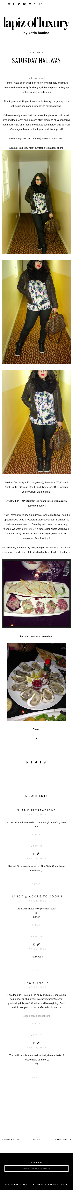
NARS (32, 72)
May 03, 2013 (36, 987)
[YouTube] (24, 4)
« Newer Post (10, 1139)
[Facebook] (14, 4)
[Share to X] (36, 762)
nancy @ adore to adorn (36, 896)
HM (16, 68)
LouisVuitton (31, 68)
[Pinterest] (35, 4)
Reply (36, 834)
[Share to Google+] (45, 762)
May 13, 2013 (36, 858)
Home (36, 1139)
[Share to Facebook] (32, 762)
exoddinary (36, 983)
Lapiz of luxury (25, 1185)
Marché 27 (30, 529)
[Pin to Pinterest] (27, 762)
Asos (7, 68)
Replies (37, 846)
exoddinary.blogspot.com (36, 1016)
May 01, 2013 (36, 815)
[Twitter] (19, 4)
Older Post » (62, 1139)
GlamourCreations (36, 810)
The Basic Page (58, 1185)
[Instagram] (9, 4)
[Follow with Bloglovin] (30, 4)
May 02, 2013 (36, 901)
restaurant (47, 72)
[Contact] (41, 4)
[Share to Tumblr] (41, 762)
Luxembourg (54, 68)
